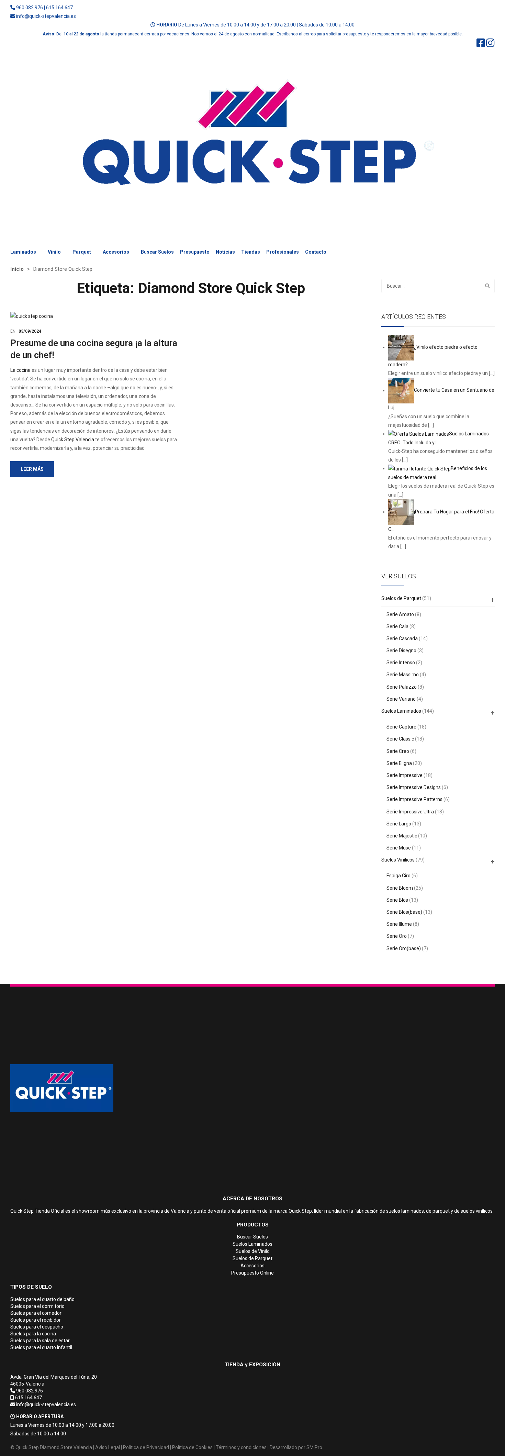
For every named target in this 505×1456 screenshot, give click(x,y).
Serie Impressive (404, 775)
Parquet (81, 252)
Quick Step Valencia (72, 439)
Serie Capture (401, 727)
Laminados (23, 252)
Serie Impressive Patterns (414, 799)
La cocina (20, 370)
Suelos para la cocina (33, 1333)
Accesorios (116, 252)
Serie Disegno (401, 650)
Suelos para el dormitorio (37, 1306)
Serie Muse (398, 848)
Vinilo (54, 252)
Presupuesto (195, 252)
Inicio (17, 269)
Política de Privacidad (146, 1447)
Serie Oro (396, 936)
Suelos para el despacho (36, 1327)
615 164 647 (59, 7)
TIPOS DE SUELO (31, 1287)
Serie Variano (401, 699)
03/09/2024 (30, 331)
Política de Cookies (192, 1447)
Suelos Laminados (401, 711)
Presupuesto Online (252, 1273)
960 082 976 (29, 7)
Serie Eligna (399, 763)
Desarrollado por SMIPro (296, 1447)
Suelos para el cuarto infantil (41, 1347)
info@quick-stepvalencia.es (46, 16)
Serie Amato (400, 614)
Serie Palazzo (401, 687)
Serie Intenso (400, 662)
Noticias (225, 252)
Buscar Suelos (157, 252)
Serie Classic (400, 739)
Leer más (32, 469)
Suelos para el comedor (35, 1313)
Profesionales (282, 252)
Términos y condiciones (241, 1447)
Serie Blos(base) (404, 912)
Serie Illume (399, 924)
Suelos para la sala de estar (40, 1340)
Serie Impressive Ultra (410, 811)
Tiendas (250, 252)
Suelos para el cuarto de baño (42, 1299)
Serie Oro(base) (403, 948)
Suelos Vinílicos (398, 860)
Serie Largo (398, 823)
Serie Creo (397, 751)
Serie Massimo (402, 674)
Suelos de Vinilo (253, 1251)
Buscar (487, 286)
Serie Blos (397, 900)
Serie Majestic (401, 835)
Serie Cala (397, 626)
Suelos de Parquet (401, 598)
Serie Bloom (399, 888)
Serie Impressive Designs (413, 787)
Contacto (315, 252)
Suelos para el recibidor (35, 1320)
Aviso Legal (107, 1447)
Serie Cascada (402, 638)
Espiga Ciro (398, 875)
